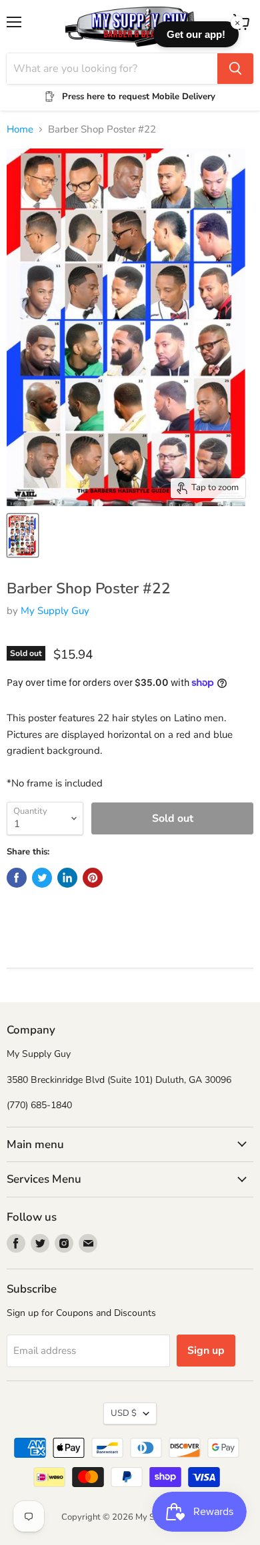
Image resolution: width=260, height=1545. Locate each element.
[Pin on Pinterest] (93, 878)
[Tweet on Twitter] (42, 878)
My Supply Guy (55, 610)
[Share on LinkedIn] (67, 878)
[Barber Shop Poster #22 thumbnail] (22, 535)
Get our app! (196, 34)
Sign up (206, 1350)
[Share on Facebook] (17, 878)
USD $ (124, 1413)
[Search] (235, 68)
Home (20, 129)
